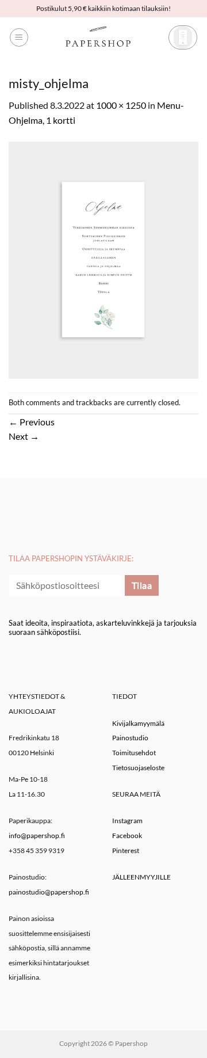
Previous (32, 421)
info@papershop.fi (37, 835)
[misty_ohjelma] (103, 258)
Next (24, 436)
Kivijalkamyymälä (138, 723)
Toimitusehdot (134, 752)
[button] (19, 37)
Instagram (127, 820)
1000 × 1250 (121, 105)
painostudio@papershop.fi (49, 892)
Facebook (127, 835)
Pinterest (125, 850)
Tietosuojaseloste (138, 767)
